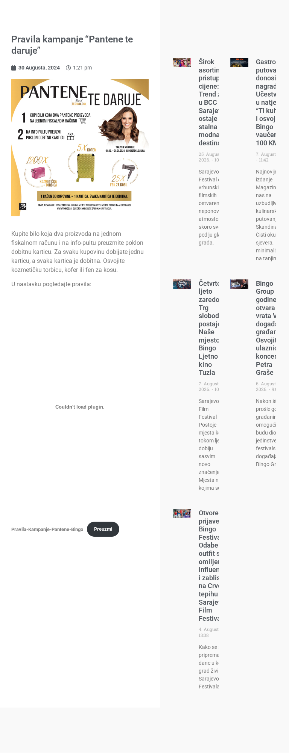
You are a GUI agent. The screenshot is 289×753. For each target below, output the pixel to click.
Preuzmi (103, 529)
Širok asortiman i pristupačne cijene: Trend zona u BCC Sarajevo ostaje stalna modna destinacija (216, 102)
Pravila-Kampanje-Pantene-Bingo (47, 529)
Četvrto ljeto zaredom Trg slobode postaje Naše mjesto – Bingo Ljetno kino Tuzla (212, 328)
